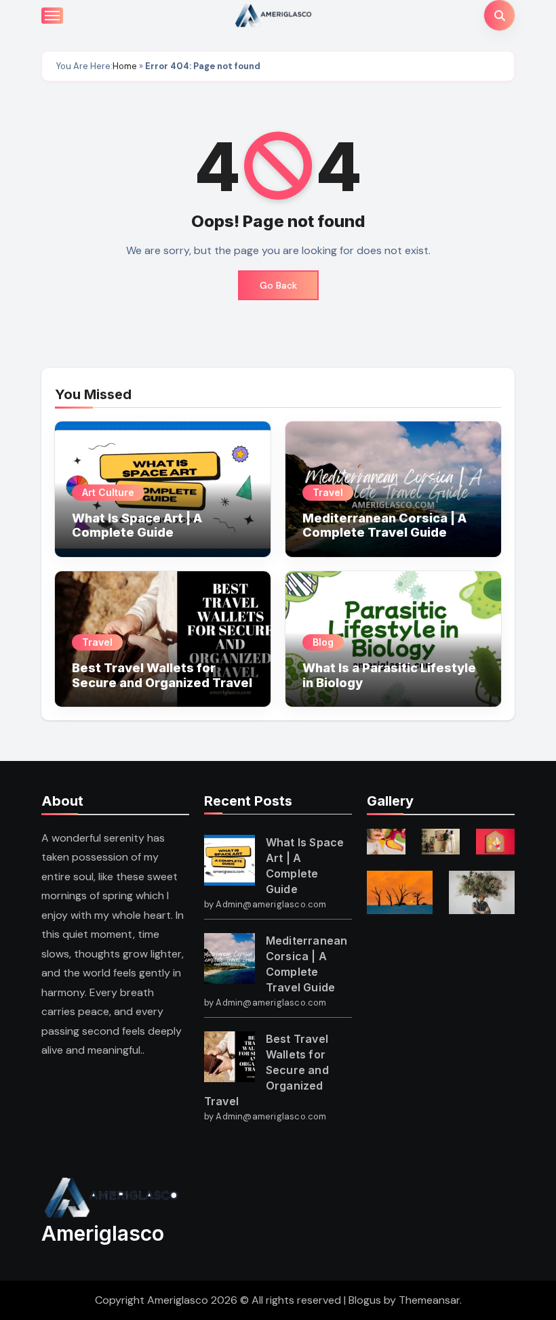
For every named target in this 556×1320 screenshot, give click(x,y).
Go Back (278, 285)
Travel (328, 492)
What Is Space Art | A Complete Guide (137, 525)
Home (125, 66)
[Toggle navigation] (52, 15)
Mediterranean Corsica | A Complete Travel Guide (384, 525)
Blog (323, 642)
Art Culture (108, 492)
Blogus (365, 1300)
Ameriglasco (102, 1233)
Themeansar (429, 1300)
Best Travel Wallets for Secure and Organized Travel (162, 675)
